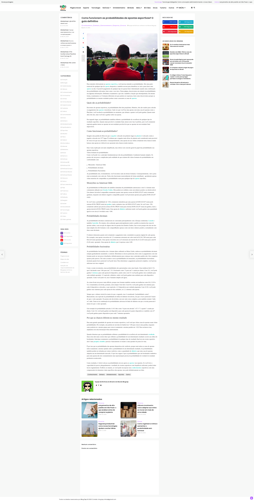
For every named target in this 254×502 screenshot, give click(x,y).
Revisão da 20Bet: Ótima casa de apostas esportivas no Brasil (180, 53)
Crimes (64, 99)
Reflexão (65, 197)
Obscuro (65, 178)
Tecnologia (131, 2)
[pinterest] (164, 31)
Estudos (64, 134)
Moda (131, 8)
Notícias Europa (67, 169)
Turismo (163, 8)
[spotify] (180, 27)
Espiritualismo (66, 127)
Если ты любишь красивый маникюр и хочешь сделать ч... (68, 43)
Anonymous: (65, 21)
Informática (66, 143)
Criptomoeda (66, 105)
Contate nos (64, 262)
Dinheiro (64, 121)
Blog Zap (84, 499)
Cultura (64, 111)
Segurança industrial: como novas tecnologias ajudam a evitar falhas (107, 426)
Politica (64, 194)
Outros (190, 2)
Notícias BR (65, 162)
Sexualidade (66, 207)
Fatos (64, 137)
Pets (63, 188)
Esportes (65, 130)
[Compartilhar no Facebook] (83, 33)
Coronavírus (66, 95)
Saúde (64, 203)
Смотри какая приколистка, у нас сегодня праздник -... (67, 32)
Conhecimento (67, 92)
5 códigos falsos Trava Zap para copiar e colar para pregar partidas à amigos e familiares (180, 76)
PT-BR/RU (180, 8)
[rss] (180, 31)
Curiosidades (66, 114)
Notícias (106, 8)
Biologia (64, 83)
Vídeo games (66, 219)
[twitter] (180, 22)
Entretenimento (119, 8)
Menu (138, 8)
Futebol (64, 140)
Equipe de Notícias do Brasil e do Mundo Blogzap (111, 382)
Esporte (86, 8)
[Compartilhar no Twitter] (83, 38)
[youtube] (164, 27)
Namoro (64, 156)
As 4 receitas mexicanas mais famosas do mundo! (180, 45)
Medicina (65, 149)
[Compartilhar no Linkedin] (83, 47)
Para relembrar (67, 184)
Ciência (64, 89)
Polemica (65, 191)
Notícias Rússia (67, 175)
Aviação (64, 80)
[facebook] (164, 22)
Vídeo (148, 8)
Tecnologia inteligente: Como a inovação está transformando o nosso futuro (160, 2)
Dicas (155, 8)
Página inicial (75, 8)
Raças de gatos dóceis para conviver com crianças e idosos (180, 83)
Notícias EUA (66, 165)
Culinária (65, 108)
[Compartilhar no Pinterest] (83, 43)
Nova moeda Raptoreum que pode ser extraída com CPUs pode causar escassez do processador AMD (181, 62)
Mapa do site (65, 259)
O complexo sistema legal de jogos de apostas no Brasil (181, 68)
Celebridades (66, 86)
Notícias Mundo (67, 172)
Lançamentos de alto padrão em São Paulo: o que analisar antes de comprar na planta (221, 2)
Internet (64, 146)
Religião (64, 200)
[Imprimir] (83, 52)
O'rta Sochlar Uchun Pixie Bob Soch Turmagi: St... (68, 54)
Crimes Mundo (67, 102)
